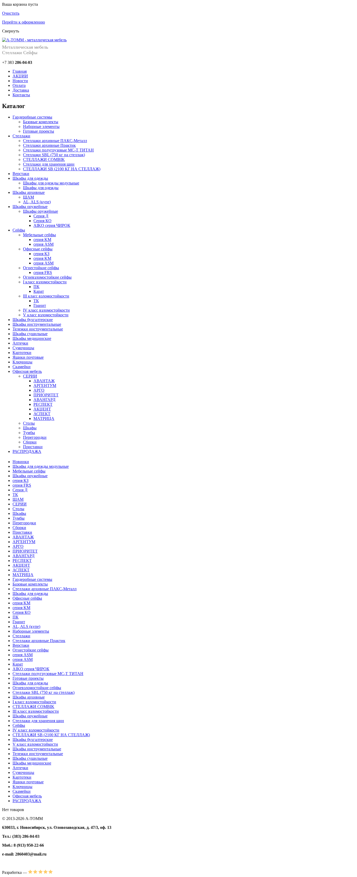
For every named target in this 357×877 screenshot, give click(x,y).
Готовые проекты (38, 131)
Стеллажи (21, 136)
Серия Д (40, 216)
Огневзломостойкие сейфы (47, 277)
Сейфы (19, 230)
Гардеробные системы (32, 117)
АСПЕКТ (41, 414)
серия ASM (43, 244)
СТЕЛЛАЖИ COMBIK (44, 159)
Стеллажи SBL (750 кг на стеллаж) (54, 155)
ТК (36, 301)
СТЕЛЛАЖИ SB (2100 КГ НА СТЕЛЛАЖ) (61, 169)
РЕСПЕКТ (43, 404)
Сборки (30, 442)
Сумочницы (23, 348)
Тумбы (29, 432)
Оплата (19, 85)
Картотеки (22, 352)
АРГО (38, 390)
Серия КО (42, 220)
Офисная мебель (27, 371)
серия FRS (42, 272)
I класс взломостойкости (45, 282)
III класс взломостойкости (46, 296)
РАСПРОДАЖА (27, 451)
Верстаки (21, 173)
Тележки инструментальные (38, 329)
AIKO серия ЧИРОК (51, 225)
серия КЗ (41, 253)
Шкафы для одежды (30, 178)
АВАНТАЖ (44, 381)
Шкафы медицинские (32, 338)
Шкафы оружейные (30, 206)
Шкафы (30, 428)
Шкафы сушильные (30, 333)
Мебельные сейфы (39, 235)
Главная (20, 71)
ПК (36, 286)
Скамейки (22, 366)
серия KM (42, 239)
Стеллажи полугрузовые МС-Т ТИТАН (58, 150)
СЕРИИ (30, 376)
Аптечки (20, 343)
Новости (20, 80)
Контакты (21, 95)
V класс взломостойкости (45, 315)
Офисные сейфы (38, 249)
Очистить (10, 13)
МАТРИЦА (43, 418)
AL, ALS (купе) (37, 202)
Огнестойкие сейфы (41, 268)
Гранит (39, 305)
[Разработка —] (40, 872)
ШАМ (28, 197)
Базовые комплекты (40, 122)
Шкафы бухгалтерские (33, 319)
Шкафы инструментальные (37, 324)
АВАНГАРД (44, 399)
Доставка (21, 90)
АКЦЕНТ (42, 409)
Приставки (33, 447)
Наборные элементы (41, 126)
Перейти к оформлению (23, 22)
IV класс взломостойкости (46, 310)
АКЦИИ (20, 76)
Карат (38, 291)
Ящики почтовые (28, 357)
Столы (29, 423)
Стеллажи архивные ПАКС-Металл (55, 140)
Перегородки (35, 437)
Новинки (21, 461)
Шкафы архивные (29, 192)
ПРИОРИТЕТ (46, 395)
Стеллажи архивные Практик (49, 145)
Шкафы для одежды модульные (51, 183)
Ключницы (22, 362)
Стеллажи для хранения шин (48, 164)
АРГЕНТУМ (44, 385)
